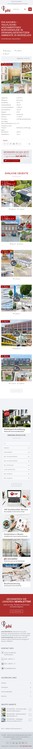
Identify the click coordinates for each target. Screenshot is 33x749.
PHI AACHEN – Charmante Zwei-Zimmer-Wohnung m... (17, 710)
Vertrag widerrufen (26, 746)
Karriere (4, 696)
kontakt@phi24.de (10, 668)
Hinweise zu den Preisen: (6, 127)
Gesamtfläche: (5, 110)
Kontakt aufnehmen (13, 160)
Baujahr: (4, 112)
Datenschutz (14, 746)
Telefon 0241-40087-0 (16, 1)
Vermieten (4, 687)
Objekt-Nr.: (4, 98)
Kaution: (4, 117)
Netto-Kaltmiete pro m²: (8, 123)
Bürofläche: (5, 132)
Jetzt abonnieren (16, 611)
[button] (30, 64)
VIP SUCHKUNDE (6, 692)
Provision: (4, 119)
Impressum (5, 746)
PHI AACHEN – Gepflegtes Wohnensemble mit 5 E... (15, 720)
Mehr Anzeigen (16, 390)
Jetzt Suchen (16, 485)
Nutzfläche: (4, 103)
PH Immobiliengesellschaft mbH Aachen (18, 3)
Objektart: (4, 100)
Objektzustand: (6, 114)
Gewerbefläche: (6, 105)
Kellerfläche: (5, 134)
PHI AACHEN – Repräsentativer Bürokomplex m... (16, 715)
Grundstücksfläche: (7, 107)
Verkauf (3, 683)
